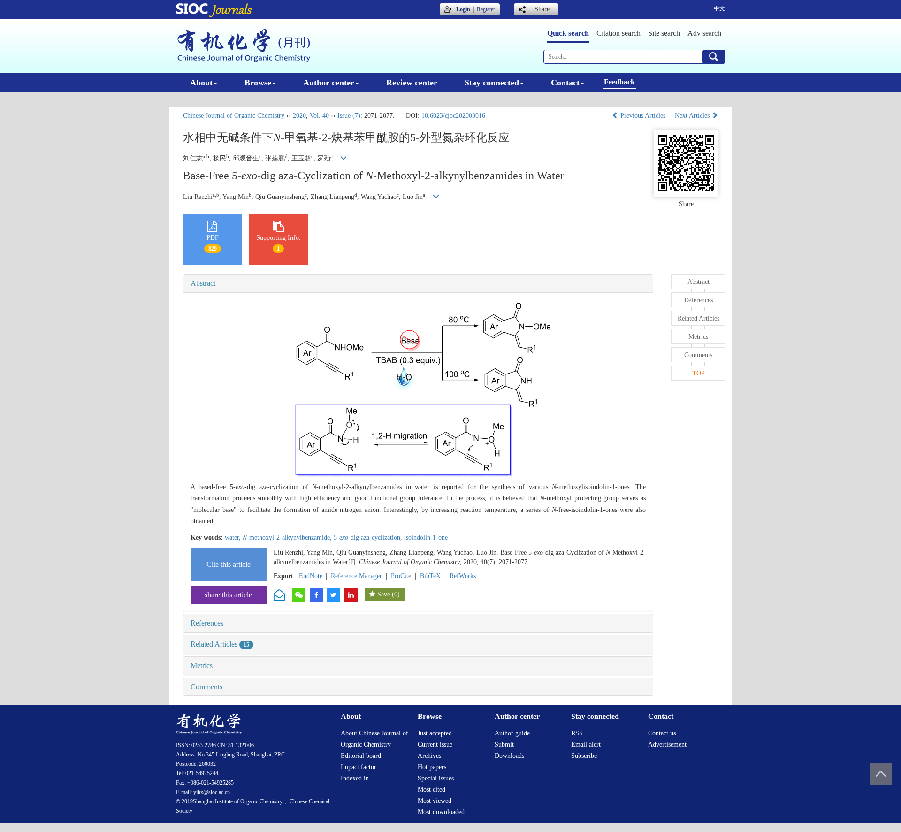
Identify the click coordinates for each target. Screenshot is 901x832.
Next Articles (693, 115)
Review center (411, 82)
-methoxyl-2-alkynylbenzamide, (288, 537)
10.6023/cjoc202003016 (453, 115)
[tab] (418, 283)
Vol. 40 (319, 115)
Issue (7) (348, 115)
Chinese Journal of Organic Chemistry (233, 115)
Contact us (662, 733)
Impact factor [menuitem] (358, 767)
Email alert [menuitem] (586, 744)
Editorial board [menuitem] (361, 755)
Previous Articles (642, 115)
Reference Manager (356, 576)
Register (486, 9)
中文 (719, 8)
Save (383, 594)
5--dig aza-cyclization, (369, 537)
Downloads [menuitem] (509, 755)
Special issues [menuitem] (436, 778)
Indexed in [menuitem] (355, 778)
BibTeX (430, 576)
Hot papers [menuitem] (432, 767)
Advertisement (667, 744)
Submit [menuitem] (504, 744)
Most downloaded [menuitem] (441, 812)
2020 (299, 115)
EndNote (310, 576)
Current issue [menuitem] (435, 744)
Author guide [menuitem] (512, 733)
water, (234, 537)
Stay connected (492, 82)
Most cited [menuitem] (431, 789)
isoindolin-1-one (426, 537)
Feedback (619, 82)
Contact (565, 82)
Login (463, 9)
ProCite (401, 576)
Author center (328, 82)
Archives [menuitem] (429, 755)
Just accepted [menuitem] (435, 733)
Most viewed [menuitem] (434, 800)
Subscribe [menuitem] (584, 755)
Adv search (704, 33)
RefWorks (463, 576)
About (201, 82)
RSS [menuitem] (577, 733)
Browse (257, 82)
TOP (698, 373)
